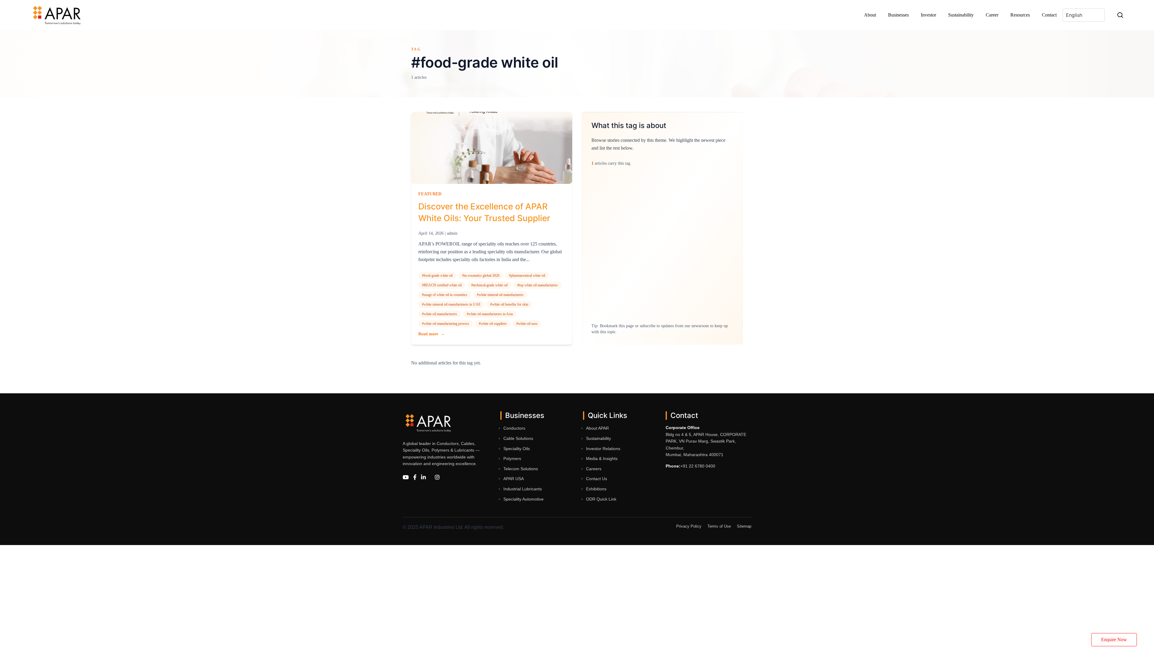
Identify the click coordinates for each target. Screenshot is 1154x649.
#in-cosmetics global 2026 (480, 275)
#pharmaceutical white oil (527, 275)
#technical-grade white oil (489, 285)
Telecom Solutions (520, 468)
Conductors (514, 428)
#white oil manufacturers (439, 314)
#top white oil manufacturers (537, 285)
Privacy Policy (688, 526)
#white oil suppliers (493, 323)
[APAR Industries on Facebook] (415, 477)
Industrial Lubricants (522, 488)
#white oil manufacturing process (445, 323)
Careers (593, 468)
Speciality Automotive (523, 499)
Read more (431, 334)
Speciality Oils (516, 448)
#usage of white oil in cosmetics (444, 295)
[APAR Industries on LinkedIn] (423, 477)
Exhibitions (596, 488)
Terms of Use (719, 526)
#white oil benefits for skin (509, 304)
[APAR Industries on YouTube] (406, 477)
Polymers (512, 458)
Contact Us (596, 478)
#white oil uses (527, 323)
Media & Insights (602, 458)
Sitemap (744, 526)
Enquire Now (1114, 639)
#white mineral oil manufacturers (500, 295)
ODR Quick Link (601, 499)
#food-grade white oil (437, 275)
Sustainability (598, 438)
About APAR (597, 428)
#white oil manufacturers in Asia (490, 314)
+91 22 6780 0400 (697, 466)
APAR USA (513, 478)
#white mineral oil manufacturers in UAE (451, 304)
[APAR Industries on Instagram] (437, 477)
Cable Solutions (518, 438)
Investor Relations (603, 448)
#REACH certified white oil (442, 285)
